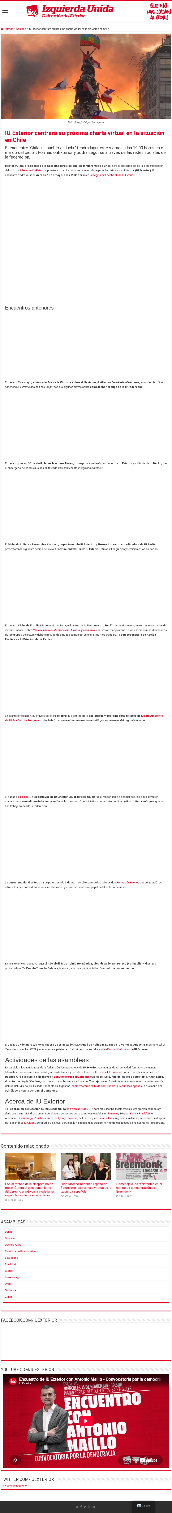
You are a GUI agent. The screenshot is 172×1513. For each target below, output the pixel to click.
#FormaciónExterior (33, 170)
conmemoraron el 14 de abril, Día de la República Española (107, 1086)
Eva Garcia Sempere (26, 720)
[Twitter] (85, 1506)
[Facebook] (81, 1506)
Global (9, 1270)
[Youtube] (89, 1506)
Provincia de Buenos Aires (20, 1251)
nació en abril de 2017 (79, 1108)
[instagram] (93, 1506)
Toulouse (71, 1118)
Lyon (61, 1118)
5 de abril (24, 796)
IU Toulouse (114, 1072)
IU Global (29, 1122)
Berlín (133, 1113)
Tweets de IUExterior (15, 1485)
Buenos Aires (106, 1118)
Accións (21, 28)
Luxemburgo (25, 1118)
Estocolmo (11, 1257)
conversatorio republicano (72, 1076)
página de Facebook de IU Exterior (113, 175)
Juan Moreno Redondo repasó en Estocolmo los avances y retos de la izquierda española (86, 1187)
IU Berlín (99, 1072)
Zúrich (38, 1118)
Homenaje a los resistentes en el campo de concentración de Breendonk (139, 1187)
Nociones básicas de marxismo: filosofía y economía (64, 630)
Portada (8, 28)
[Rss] (77, 1506)
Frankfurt (144, 1113)
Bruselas (113, 1113)
